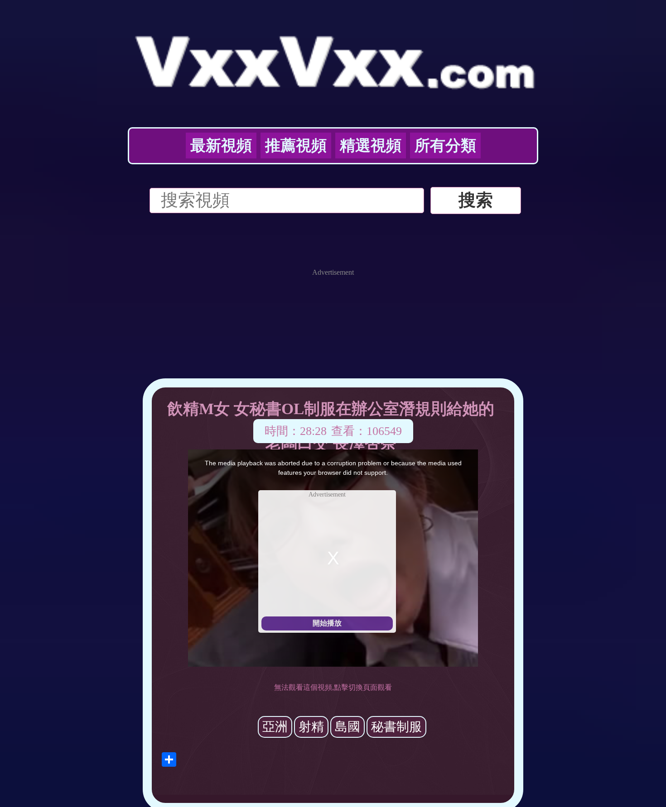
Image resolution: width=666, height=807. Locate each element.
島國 (347, 727)
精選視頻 (370, 145)
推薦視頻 (296, 145)
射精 (311, 727)
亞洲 (275, 727)
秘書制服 (396, 727)
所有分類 (445, 145)
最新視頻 (221, 145)
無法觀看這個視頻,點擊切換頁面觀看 (333, 687)
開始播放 (327, 623)
